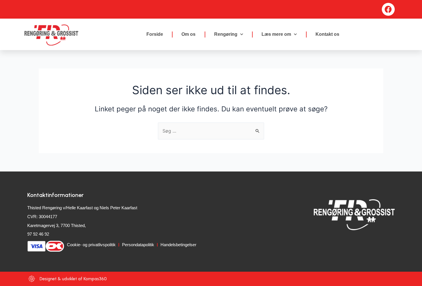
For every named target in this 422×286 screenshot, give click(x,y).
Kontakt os (327, 34)
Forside (154, 34)
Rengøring (225, 34)
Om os (188, 34)
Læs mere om (276, 34)
